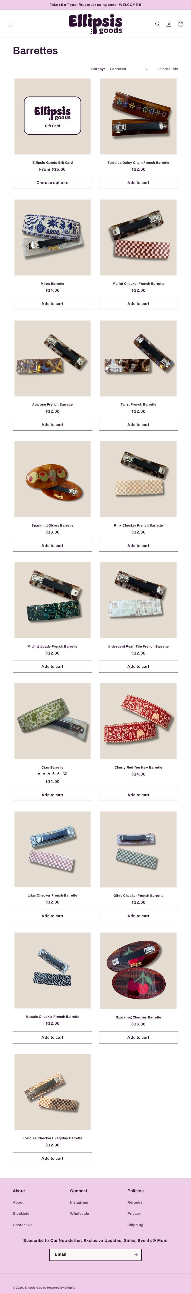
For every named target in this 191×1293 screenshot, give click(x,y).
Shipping (135, 1225)
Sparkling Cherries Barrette (138, 1017)
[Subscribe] (135, 1255)
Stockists (21, 1213)
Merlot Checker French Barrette (138, 283)
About (18, 1202)
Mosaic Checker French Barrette (52, 1016)
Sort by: (98, 69)
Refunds (135, 1202)
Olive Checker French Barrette (138, 895)
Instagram (79, 1202)
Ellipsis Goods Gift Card (52, 162)
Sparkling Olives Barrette (52, 525)
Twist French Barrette (139, 404)
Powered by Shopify (61, 1287)
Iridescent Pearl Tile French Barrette (138, 646)
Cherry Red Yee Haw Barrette (138, 767)
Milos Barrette (52, 283)
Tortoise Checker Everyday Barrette (52, 1138)
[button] (10, 23)
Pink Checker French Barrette (138, 525)
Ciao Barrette (52, 767)
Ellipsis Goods (35, 1287)
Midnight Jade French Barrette (52, 646)
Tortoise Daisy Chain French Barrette (138, 162)
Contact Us (23, 1225)
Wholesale (79, 1213)
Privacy (134, 1213)
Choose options (52, 183)
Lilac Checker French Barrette (52, 895)
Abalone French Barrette (52, 404)
